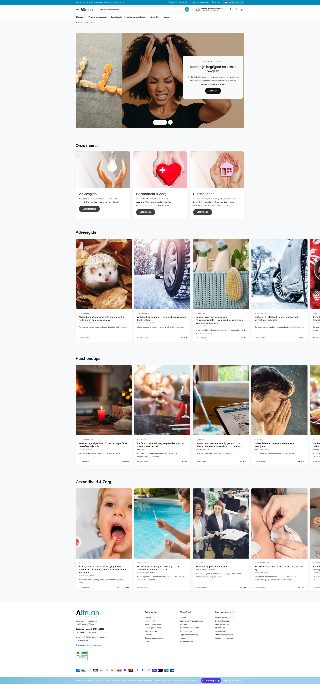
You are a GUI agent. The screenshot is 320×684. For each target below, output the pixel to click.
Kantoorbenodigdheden (224, 638)
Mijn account (150, 621)
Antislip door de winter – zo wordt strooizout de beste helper (161, 318)
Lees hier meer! (89, 209)
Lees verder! (145, 212)
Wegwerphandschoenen (224, 617)
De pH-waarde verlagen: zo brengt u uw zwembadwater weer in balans (158, 568)
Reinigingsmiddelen (222, 624)
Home (80, 22)
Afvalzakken (220, 628)
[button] (77, 9)
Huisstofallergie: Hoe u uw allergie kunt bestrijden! (274, 445)
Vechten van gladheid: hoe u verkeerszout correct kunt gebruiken (276, 318)
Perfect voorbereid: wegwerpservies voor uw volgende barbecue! (160, 445)
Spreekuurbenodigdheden (134, 17)
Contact (174, 2)
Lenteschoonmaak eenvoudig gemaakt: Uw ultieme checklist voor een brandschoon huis (219, 445)
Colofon (148, 642)
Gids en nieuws (151, 631)
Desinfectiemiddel (222, 621)
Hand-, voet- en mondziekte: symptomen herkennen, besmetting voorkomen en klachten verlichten (103, 569)
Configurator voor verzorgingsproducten (196, 2)
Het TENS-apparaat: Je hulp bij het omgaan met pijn (279, 568)
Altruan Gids (154, 17)
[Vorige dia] (155, 122)
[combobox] (144, 9)
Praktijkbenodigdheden (224, 635)
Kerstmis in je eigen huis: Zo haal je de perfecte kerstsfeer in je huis (103, 445)
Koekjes (183, 638)
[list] (160, 185)
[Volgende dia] (164, 122)
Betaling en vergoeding (154, 624)
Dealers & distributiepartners (191, 621)
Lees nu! (212, 91)
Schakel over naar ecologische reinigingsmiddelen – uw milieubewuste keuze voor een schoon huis (219, 320)
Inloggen (217, 2)
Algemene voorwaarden (189, 628)
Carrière (183, 617)
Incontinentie (220, 631)
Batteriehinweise (186, 642)
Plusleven (80, 17)
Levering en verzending (154, 628)
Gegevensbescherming (154, 638)
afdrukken (184, 624)
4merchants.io (98, 680)
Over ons (148, 635)
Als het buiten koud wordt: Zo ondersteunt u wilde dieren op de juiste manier (101, 318)
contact (148, 617)
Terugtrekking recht (188, 631)
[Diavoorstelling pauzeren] (170, 122)
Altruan (83, 680)
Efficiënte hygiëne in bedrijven (211, 566)
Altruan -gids (89, 22)
